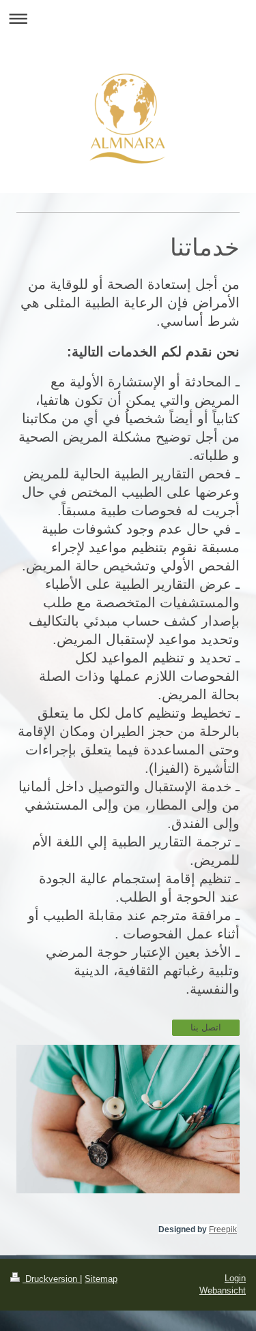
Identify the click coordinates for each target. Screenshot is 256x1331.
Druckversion (51, 1279)
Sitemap (101, 1279)
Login (235, 1278)
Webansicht (222, 1290)
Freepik (223, 1229)
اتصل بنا (205, 1027)
